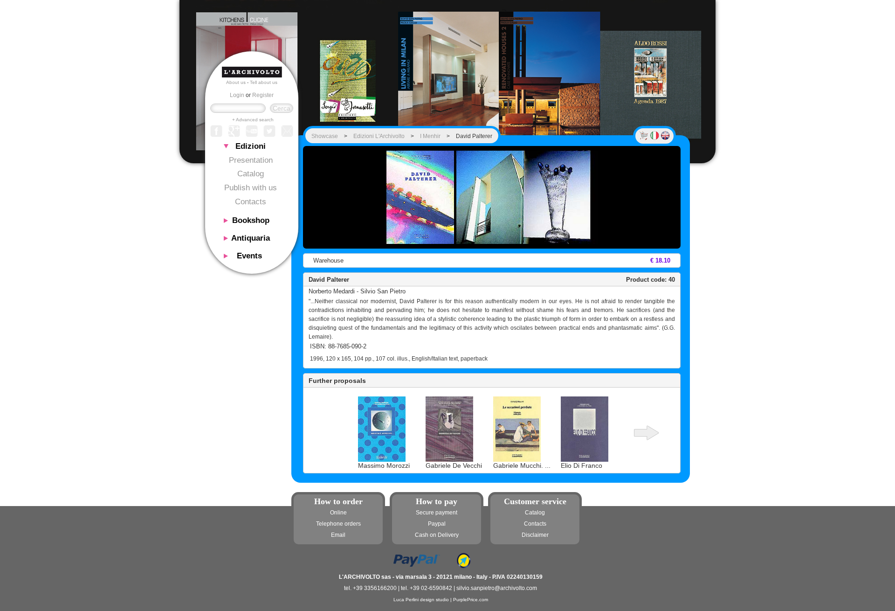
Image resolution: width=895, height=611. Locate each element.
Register (263, 95)
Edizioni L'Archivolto (379, 136)
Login (237, 95)
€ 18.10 (660, 260)
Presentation (251, 160)
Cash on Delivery (437, 535)
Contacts (250, 201)
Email (338, 535)
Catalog (250, 173)
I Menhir (430, 136)
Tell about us (263, 82)
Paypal (437, 524)
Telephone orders (338, 524)
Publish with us (250, 187)
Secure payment (436, 512)
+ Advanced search (253, 119)
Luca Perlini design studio (421, 599)
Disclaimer (535, 535)
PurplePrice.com (470, 599)
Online (338, 512)
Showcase (324, 136)
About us (236, 82)
